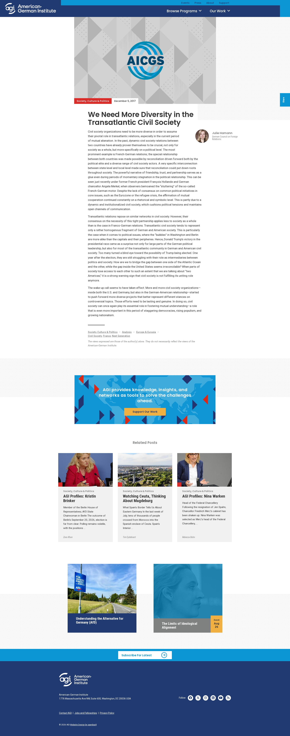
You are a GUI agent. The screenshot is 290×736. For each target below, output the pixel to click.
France (107, 336)
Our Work (218, 11)
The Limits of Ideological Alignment (179, 625)
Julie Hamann (222, 133)
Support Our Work (145, 412)
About (210, 3)
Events (185, 3)
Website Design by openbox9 (83, 725)
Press (198, 3)
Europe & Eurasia (146, 332)
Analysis (127, 332)
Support (224, 3)
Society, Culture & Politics (93, 101)
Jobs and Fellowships (86, 713)
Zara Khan (68, 537)
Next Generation (121, 336)
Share (283, 100)
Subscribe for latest (137, 655)
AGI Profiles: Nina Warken (203, 496)
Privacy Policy (107, 713)
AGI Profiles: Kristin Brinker (79, 498)
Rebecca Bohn (188, 537)
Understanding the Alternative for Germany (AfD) (99, 620)
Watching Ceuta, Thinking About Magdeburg (144, 498)
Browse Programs (182, 11)
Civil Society (95, 336)
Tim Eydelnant (129, 537)
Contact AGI (65, 713)
